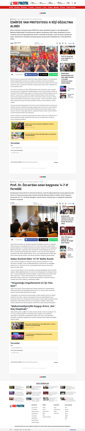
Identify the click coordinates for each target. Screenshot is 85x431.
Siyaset (32, 7)
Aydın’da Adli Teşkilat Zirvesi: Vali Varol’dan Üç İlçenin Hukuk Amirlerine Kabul (71, 96)
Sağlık (57, 7)
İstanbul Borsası (35, 413)
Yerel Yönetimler (20, 181)
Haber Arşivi (56, 413)
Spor (45, 7)
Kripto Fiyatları (35, 418)
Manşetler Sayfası (35, 411)
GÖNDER (56, 162)
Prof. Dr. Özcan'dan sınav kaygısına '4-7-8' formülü (67, 58)
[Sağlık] (67, 67)
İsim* (11, 145)
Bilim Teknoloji (71, 7)
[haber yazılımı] (73, 429)
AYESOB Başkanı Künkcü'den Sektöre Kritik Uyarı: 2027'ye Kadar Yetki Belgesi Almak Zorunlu (71, 255)
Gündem (24, 7)
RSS (11, 429)
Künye (55, 407)
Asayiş (18, 7)
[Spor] (67, 230)
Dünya (63, 7)
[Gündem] (67, 209)
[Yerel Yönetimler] (67, 50)
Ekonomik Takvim (35, 420)
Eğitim (51, 7)
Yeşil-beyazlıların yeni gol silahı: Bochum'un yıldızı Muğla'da (71, 249)
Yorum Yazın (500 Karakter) (16, 150)
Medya (44, 407)
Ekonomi (39, 7)
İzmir (12, 7)
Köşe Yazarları (34, 407)
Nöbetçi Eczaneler (35, 422)
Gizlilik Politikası (57, 409)
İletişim (55, 411)
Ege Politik (13, 19)
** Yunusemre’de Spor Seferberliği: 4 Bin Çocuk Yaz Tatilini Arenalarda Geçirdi (71, 89)
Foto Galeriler (34, 409)
